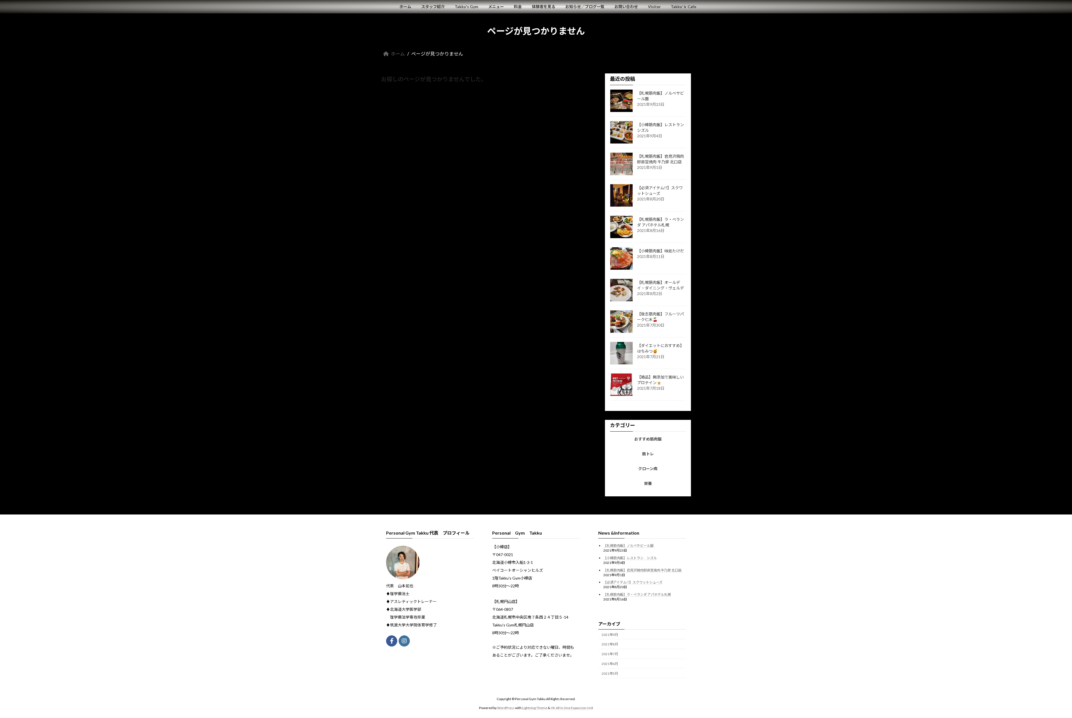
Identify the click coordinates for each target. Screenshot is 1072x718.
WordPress (506, 708)
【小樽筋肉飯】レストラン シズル (630, 558)
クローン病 (648, 468)
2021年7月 (610, 654)
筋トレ (648, 453)
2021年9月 (610, 634)
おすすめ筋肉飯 (648, 439)
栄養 (648, 483)
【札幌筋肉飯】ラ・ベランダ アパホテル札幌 (637, 594)
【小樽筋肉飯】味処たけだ (660, 250)
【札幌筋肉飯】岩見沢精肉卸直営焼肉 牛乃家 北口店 (642, 570)
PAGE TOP (1044, 691)
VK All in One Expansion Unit (572, 708)
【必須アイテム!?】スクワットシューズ (632, 582)
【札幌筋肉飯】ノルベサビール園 (628, 546)
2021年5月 (610, 673)
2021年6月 (610, 664)
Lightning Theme (534, 708)
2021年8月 (610, 644)
